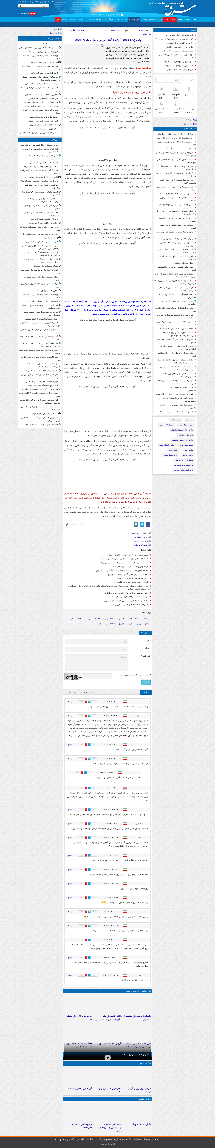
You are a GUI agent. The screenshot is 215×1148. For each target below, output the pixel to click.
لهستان (87, 618)
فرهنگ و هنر (108, 19)
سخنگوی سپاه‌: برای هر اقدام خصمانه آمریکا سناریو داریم (177, 244)
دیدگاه (72, 19)
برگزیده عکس (145, 1099)
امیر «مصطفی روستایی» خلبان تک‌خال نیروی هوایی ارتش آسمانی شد (177, 368)
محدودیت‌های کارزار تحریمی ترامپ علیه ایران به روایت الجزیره (40, 214)
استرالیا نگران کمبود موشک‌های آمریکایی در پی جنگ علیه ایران (41, 150)
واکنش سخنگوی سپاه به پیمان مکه (180, 148)
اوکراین (121, 623)
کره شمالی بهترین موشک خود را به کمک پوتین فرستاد (177, 220)
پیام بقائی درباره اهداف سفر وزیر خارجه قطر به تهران (40, 359)
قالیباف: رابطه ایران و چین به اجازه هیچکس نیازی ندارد (40, 376)
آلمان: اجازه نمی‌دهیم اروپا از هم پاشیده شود (130, 582)
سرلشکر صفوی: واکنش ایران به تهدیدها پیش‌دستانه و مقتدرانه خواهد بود (179, 334)
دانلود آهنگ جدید (186, 425)
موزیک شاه (175, 420)
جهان (180, 19)
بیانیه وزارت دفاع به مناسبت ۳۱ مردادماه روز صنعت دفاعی (177, 400)
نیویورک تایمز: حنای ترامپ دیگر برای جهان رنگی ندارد (40, 272)
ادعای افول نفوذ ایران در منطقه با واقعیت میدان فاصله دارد (40, 193)
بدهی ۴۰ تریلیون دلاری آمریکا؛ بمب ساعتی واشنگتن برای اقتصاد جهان (42, 254)
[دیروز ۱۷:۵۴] (107, 1004)
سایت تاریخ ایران (166, 425)
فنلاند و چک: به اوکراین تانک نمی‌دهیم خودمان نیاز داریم (126, 600)
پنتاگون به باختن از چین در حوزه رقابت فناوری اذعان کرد (41, 187)
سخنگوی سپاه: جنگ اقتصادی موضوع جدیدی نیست (177, 227)
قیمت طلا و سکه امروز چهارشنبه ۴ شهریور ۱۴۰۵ (174, 39)
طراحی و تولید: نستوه (107, 1143)
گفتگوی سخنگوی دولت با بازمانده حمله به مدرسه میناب (40, 338)
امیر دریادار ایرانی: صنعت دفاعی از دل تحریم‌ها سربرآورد (176, 317)
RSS (49, 2)
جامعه (98, 19)
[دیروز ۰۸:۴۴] (78, 1031)
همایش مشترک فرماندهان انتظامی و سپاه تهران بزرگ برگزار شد (176, 213)
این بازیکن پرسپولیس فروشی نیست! (139, 1090)
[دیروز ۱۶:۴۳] (78, 1004)
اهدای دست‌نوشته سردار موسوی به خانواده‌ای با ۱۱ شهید (176, 406)
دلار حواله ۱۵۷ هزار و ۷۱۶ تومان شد (179, 43)
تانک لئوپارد (108, 618)
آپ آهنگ (189, 420)
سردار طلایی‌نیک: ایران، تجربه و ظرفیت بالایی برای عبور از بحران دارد (177, 251)
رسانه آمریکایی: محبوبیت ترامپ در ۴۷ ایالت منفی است (39, 395)
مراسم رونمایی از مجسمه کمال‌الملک (82, 1125)
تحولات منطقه (170, 19)
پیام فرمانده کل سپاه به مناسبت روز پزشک (176, 238)
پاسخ (70, 701)
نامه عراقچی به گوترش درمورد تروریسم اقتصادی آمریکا (40, 112)
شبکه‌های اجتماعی (148, 19)
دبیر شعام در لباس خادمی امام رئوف (44, 62)
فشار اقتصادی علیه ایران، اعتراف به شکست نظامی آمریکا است (42, 157)
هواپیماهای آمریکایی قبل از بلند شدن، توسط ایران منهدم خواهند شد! (41, 79)
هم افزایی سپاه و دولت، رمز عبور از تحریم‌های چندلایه (176, 188)
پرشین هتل (188, 450)
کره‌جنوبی (120, 618)
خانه (194, 19)
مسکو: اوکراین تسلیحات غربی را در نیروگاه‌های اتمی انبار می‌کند (123, 562)
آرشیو (42, 2)
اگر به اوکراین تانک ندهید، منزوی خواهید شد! (130, 566)
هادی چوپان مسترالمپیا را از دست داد (107, 1090)
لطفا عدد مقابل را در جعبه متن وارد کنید (135, 675)
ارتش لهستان (76, 618)
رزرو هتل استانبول (185, 435)
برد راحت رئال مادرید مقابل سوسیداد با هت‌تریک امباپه (40, 229)
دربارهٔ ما (21, 2)
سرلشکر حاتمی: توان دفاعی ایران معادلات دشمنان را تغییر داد (178, 375)
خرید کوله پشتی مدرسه (183, 470)
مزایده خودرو (188, 455)
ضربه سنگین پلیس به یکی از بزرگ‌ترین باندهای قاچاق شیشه (40, 408)
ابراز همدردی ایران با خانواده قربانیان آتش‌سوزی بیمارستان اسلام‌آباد (40, 402)
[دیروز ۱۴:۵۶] (107, 1076)
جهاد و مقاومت (121, 19)
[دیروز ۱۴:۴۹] (137, 1031)
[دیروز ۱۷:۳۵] (137, 1076)
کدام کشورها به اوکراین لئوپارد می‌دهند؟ (132, 578)
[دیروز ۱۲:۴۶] (78, 1076)
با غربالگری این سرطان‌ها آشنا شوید (44, 219)
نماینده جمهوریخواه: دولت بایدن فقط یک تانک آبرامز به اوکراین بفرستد (120, 570)
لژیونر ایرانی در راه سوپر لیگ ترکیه (44, 73)
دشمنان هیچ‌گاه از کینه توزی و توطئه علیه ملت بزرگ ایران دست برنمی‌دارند (177, 361)
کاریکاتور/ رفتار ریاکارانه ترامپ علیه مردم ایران (40, 177)
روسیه (138, 623)
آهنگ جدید (173, 450)
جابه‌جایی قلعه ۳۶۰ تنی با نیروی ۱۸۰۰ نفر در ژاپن (38, 47)
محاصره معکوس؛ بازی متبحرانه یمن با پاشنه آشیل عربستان (39, 352)
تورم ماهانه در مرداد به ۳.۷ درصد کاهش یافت (40, 381)
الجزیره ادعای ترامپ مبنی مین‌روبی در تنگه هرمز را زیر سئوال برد (40, 324)
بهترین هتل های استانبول (182, 430)
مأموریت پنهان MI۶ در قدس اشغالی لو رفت (41, 370)
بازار (57, 19)
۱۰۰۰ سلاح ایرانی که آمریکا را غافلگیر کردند (176, 328)
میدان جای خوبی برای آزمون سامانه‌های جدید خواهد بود (177, 303)
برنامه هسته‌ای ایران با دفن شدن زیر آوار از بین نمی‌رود (40, 285)
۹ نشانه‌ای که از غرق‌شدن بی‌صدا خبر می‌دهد (40, 166)
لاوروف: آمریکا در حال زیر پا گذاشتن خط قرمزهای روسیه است (124, 558)
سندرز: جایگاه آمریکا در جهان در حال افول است (39, 389)
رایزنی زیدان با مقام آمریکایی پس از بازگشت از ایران (41, 68)
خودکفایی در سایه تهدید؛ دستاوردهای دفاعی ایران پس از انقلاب (177, 289)
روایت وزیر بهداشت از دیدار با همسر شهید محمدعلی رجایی (42, 314)
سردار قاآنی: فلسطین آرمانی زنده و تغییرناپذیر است (177, 269)
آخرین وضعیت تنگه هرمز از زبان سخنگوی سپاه (175, 137)
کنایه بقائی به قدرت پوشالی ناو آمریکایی (42, 301)
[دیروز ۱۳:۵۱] (107, 1031)
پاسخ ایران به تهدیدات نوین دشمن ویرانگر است (174, 394)
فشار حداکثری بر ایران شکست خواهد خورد (41, 424)
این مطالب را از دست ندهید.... (138, 991)
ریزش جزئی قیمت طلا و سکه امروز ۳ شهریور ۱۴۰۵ (177, 56)
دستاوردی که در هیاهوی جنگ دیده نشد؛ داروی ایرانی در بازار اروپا (40, 419)
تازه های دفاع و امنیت (186, 128)
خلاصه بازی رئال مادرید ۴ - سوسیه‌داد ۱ (43, 223)
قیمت (193, 30)
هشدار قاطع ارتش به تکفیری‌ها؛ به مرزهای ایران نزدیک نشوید (176, 168)
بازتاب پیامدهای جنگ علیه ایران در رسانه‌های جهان (41, 278)
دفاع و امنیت (134, 19)
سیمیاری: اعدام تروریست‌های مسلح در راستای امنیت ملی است (41, 307)
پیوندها (64, 19)
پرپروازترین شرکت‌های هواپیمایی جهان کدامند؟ (39, 181)
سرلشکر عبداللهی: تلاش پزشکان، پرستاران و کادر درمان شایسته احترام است (175, 275)
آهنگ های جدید (186, 445)
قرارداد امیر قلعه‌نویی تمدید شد (79, 1088)
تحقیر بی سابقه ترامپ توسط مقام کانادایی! (41, 94)
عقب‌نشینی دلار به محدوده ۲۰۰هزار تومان (177, 50)
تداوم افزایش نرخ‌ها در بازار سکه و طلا (178, 61)
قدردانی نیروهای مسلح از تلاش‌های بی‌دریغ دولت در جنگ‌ (175, 175)
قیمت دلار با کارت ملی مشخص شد (179, 35)
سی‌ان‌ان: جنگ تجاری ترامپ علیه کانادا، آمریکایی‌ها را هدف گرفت (43, 200)
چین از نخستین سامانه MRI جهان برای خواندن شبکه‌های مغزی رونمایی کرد (41, 247)
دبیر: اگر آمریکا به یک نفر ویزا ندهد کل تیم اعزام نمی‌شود (40, 172)
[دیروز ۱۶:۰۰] (107, 1112)
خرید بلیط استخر (170, 455)
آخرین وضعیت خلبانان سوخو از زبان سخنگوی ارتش (177, 143)
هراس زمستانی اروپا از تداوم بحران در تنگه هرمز (39, 145)
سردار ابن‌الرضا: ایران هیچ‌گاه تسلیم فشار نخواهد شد (175, 310)
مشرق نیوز (173, 8)
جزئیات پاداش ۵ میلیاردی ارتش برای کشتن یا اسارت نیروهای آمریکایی (177, 348)
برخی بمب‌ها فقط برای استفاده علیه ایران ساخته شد (176, 233)
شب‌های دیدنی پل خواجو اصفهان (45, 413)
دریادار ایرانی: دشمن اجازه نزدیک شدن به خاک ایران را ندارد (176, 382)
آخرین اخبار (55, 139)
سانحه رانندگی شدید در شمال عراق (44, 124)
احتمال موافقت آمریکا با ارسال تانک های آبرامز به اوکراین (126, 593)
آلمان (147, 623)
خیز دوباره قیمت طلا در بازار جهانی (180, 69)
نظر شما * (145, 656)
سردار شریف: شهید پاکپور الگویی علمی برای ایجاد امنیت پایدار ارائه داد (175, 282)
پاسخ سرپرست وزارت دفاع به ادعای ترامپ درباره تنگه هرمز (176, 258)
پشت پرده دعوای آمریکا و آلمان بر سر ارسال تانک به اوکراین (107, 39)
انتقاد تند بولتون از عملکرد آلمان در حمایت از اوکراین (128, 574)
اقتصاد (91, 19)
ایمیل (147, 648)
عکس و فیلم (81, 19)
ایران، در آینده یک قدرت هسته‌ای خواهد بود (40, 102)
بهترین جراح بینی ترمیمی (182, 440)
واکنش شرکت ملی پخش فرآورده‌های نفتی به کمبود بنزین (108, 1017)
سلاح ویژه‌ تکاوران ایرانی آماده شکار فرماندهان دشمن (176, 341)
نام (148, 640)
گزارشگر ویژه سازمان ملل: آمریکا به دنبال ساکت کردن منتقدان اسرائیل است (40, 365)
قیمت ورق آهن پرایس (184, 460)
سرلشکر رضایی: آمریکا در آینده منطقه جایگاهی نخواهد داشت (176, 161)
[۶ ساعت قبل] (137, 1112)
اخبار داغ (98, 623)
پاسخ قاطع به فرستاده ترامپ (47, 43)
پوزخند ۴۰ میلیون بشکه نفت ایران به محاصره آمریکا (41, 57)
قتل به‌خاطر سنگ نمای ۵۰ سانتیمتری (43, 98)
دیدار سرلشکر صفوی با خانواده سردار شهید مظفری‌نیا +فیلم (178, 181)
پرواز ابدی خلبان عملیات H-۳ (182, 263)
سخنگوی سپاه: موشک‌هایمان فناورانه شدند (176, 193)
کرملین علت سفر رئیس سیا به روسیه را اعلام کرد (39, 132)
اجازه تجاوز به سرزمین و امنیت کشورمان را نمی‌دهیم (178, 389)
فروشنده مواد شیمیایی (183, 465)
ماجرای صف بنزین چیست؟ (136, 1054)
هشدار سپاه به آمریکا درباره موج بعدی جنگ (176, 411)
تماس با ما (32, 2)
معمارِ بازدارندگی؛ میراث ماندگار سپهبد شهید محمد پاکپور (177, 296)
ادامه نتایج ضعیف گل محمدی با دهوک (43, 120)
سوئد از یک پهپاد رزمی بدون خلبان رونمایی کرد (175, 134)
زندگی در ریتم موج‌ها (142, 1124)
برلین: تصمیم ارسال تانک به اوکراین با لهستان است (128, 554)
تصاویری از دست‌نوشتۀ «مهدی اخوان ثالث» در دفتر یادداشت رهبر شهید (41, 261)
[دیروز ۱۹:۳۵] (137, 1004)
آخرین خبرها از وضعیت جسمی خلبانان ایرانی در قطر (176, 323)
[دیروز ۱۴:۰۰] (78, 1112)
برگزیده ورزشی (145, 1063)
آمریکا (130, 623)
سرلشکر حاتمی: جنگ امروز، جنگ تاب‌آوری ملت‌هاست (178, 199)
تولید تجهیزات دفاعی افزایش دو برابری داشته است (177, 355)
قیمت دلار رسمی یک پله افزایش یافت (178, 65)
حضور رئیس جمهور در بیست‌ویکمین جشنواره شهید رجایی (109, 1127)
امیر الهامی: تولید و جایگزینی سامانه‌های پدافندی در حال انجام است (176, 154)
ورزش (160, 19)
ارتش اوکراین (133, 618)
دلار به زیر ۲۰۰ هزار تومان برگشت (180, 46)
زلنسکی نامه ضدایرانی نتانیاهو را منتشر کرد (137, 1017)
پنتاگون (144, 618)
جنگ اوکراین (110, 623)
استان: (192, 80)
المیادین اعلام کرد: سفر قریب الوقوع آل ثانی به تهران (40, 89)
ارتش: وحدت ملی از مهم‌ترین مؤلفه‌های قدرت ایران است (177, 206)
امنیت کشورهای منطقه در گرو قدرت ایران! (41, 241)
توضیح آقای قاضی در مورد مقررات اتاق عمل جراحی (42, 207)
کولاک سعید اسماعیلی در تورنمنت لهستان (41, 83)
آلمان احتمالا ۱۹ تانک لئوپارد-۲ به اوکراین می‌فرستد (128, 604)
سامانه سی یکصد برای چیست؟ (46, 266)
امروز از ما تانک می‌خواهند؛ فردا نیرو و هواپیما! (130, 596)
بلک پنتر (97, 618)
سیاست (187, 19)
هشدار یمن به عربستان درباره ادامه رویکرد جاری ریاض (40, 331)
